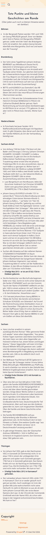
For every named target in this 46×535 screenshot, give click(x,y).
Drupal (19, 532)
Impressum (23, 527)
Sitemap (23, 523)
